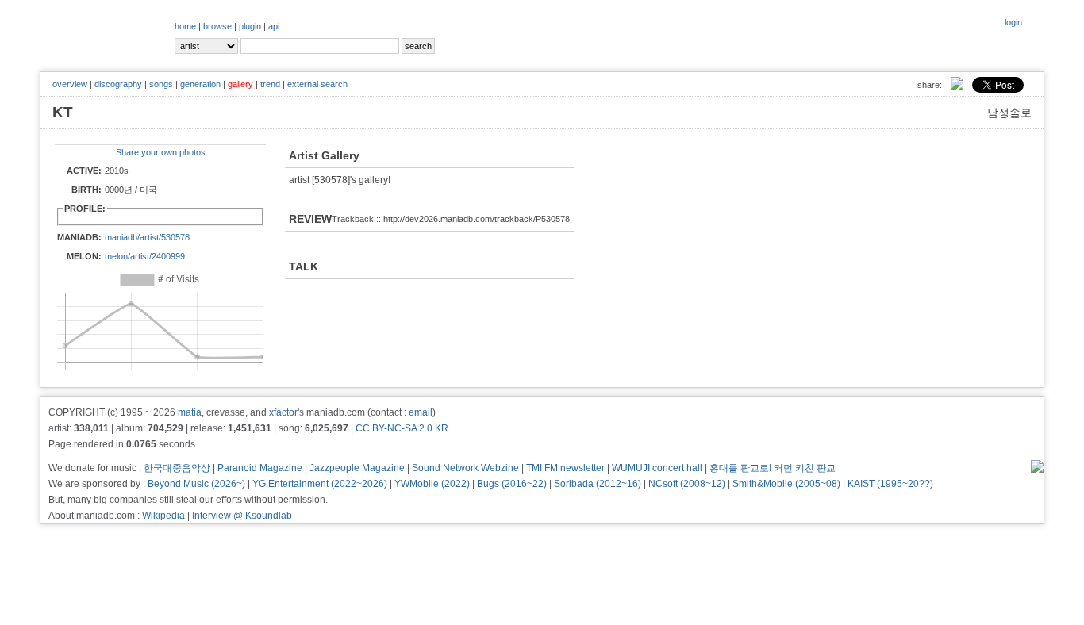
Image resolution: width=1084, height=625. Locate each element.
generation (200, 84)
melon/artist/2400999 (145, 256)
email (420, 412)
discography (118, 84)
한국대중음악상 (177, 468)
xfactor (283, 412)
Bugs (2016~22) (512, 483)
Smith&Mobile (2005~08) (786, 483)
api (273, 26)
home (185, 26)
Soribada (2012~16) (597, 483)
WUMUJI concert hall (657, 468)
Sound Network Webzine (465, 468)
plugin (250, 26)
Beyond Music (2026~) (196, 483)
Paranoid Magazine (259, 468)
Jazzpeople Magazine (357, 468)
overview (69, 84)
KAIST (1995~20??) (890, 483)
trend (270, 84)
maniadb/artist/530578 (147, 237)
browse (217, 26)
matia (190, 412)
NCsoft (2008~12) (686, 483)
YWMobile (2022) (432, 483)
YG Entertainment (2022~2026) (319, 483)
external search (317, 84)
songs (161, 84)
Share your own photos (161, 152)
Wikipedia (163, 515)
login (1013, 22)
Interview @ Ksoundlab (242, 515)
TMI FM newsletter (565, 468)
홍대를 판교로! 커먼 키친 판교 (772, 468)
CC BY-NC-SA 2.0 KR (402, 428)
